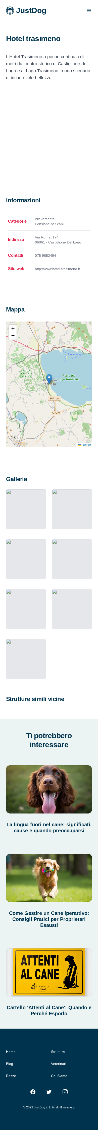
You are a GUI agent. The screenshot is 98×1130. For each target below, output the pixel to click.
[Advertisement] (49, 145)
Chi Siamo (59, 1076)
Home (11, 1052)
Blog (9, 1064)
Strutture (58, 1052)
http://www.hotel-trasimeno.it (57, 269)
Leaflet (86, 445)
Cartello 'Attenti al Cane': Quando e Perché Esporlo (49, 1010)
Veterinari (58, 1064)
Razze (11, 1076)
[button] (49, 379)
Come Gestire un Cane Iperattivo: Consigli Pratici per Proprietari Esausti (49, 919)
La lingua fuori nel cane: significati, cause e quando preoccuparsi (49, 827)
